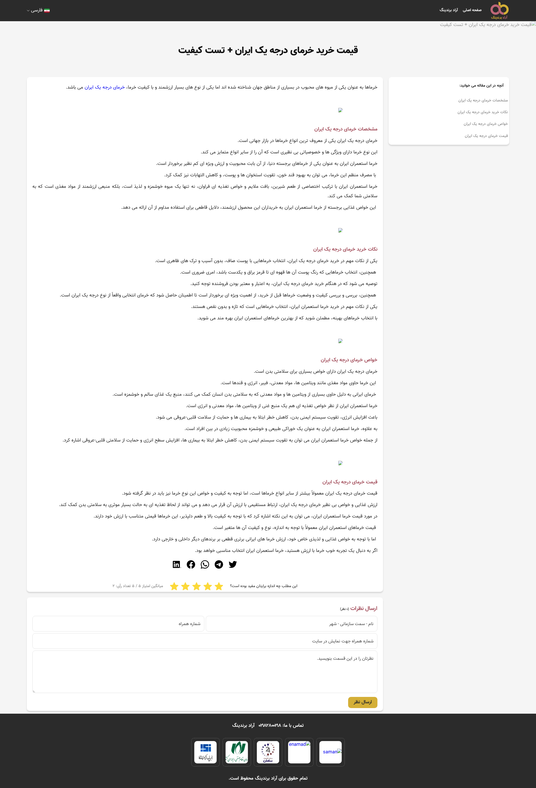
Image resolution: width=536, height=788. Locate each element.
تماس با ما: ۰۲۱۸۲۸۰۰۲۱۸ (281, 725)
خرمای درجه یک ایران (105, 87)
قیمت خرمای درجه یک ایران (486, 136)
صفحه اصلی (472, 10)
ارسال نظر (363, 702)
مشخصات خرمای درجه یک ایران (483, 101)
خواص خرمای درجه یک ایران (486, 124)
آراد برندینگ (449, 10)
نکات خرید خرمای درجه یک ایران (483, 112)
